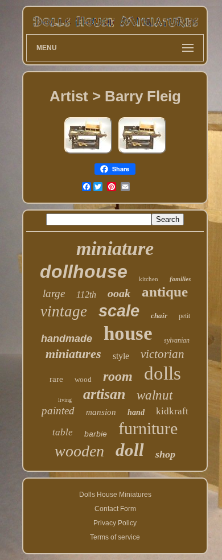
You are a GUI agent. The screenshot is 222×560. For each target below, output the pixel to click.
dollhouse (84, 271)
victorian (162, 354)
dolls (162, 373)
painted (58, 411)
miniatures (73, 354)
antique (165, 291)
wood (83, 379)
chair (159, 315)
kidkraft (172, 411)
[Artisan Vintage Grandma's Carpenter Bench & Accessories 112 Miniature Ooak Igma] (88, 154)
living (65, 400)
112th (86, 294)
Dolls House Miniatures (115, 495)
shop (165, 454)
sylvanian (177, 340)
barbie (95, 433)
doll (130, 450)
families (180, 278)
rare (56, 379)
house (128, 333)
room (118, 376)
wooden (79, 451)
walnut (154, 395)
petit (184, 316)
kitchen (148, 278)
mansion (101, 412)
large (54, 293)
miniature (115, 248)
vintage (63, 311)
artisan (104, 394)
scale (118, 311)
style (121, 356)
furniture (148, 428)
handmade (66, 338)
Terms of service (115, 537)
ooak (119, 293)
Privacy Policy (115, 523)
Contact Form (115, 509)
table (62, 432)
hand (136, 412)
